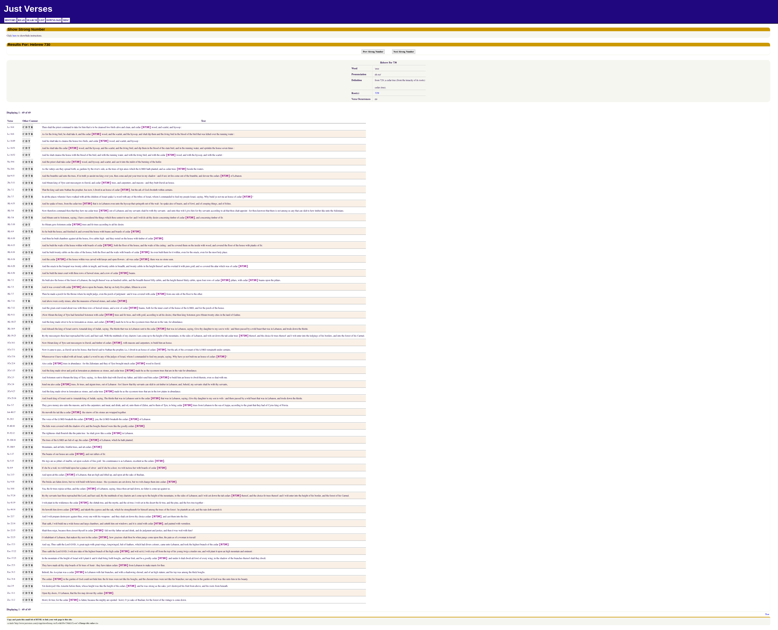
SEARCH (32, 20)
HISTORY (10, 20)
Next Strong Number (403, 51)
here (15, 35)
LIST (42, 20)
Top (767, 614)
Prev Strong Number (373, 51)
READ (21, 20)
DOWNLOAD (53, 20)
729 (377, 93)
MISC (66, 20)
